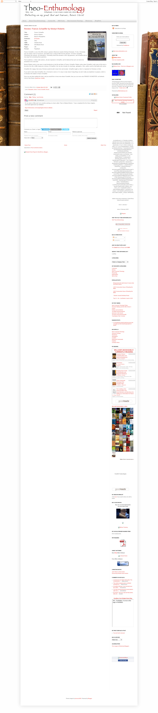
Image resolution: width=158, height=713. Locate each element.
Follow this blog (123, 660)
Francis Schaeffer (41, 89)
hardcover (37, 78)
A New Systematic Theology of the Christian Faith (120, 382)
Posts (115, 237)
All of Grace (119, 362)
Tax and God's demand (119, 633)
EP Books (37, 38)
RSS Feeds (61, 20)
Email (49, 131)
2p (35, 100)
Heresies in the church (117, 313)
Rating (34, 97)
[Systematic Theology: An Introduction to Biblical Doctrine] (132, 424)
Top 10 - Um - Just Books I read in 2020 (123, 298)
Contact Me (51, 20)
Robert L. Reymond (122, 384)
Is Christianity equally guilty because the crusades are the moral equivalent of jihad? (123, 324)
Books (35, 89)
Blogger (90, 698)
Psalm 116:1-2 (123, 88)
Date (30, 97)
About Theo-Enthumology (37, 20)
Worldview (114, 334)
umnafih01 (31, 100)
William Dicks (117, 57)
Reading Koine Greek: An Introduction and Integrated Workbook (121, 372)
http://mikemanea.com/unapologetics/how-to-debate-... (39, 107)
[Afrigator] (123, 213)
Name (25, 131)
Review (47, 89)
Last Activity (40, 97)
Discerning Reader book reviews (120, 573)
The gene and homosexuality (119, 314)
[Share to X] (58, 87)
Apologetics (115, 336)
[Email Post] (51, 87)
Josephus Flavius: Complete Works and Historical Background (121, 356)
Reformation (115, 274)
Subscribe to (27, 138)
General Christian (116, 333)
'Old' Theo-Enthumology (118, 220)
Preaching (114, 273)
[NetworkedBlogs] (123, 657)
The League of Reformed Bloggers (120, 646)
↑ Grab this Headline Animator (123, 230)
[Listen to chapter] (127, 88)
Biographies (31, 89)
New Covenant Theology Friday (120, 305)
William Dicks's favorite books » (127, 459)
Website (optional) (77, 131)
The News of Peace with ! (121, 247)
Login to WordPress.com (56, 129)
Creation (114, 337)
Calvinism (114, 268)
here (116, 497)
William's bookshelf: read (119, 406)
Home (24, 20)
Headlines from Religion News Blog (123, 598)
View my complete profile (118, 60)
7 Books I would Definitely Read (121, 295)
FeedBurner (126, 45)
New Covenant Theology (75, 20)
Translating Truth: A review (118, 316)
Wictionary (88, 20)
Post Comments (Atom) (36, 147)
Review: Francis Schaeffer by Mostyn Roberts (44, 29)
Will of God (114, 276)
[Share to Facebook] (59, 87)
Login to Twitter (65, 129)
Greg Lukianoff (117, 395)
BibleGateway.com (122, 91)
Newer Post (27, 145)
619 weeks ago (40, 100)
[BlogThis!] (56, 87)
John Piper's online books (118, 571)
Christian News (116, 342)
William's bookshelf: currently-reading (124, 351)
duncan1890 (78, 698)
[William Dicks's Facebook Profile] (123, 97)
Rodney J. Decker (121, 375)
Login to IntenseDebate (45, 129)
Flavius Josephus (121, 358)
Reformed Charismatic (117, 339)
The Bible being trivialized (118, 311)
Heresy (113, 270)
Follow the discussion (95, 94)
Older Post (103, 145)
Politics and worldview (117, 310)
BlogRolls (98, 20)
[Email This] (54, 87)
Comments (117, 240)
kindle (42, 78)
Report (95, 110)
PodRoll (114, 341)
